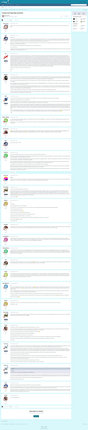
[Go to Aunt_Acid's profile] (6, 179)
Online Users (10, 7)
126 (6, 291)
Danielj (5, 325)
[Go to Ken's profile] (6, 57)
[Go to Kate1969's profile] (6, 228)
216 (6, 160)
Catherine (6, 152)
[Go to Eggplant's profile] (6, 78)
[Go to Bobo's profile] (6, 39)
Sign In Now (36, 416)
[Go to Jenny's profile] (6, 386)
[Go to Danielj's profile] (6, 328)
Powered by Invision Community (44, 428)
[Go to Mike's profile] (6, 99)
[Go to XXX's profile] (6, 263)
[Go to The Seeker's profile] (74, 21)
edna (76, 18)
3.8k (6, 105)
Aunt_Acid (6, 175)
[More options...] (70, 23)
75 (6, 232)
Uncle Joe (6, 343)
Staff (6, 7)
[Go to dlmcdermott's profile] (6, 132)
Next (11, 406)
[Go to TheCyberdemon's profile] (6, 251)
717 (6, 279)
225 (6, 244)
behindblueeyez (5, 283)
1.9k (6, 183)
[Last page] (13, 20)
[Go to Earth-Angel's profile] (6, 190)
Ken (6, 53)
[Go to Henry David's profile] (3, 16)
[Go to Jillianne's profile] (6, 204)
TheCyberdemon (5, 248)
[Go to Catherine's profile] (6, 156)
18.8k (6, 374)
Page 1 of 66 (17, 406)
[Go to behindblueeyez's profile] (6, 286)
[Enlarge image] (10, 130)
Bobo (6, 35)
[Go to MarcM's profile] (81, 21)
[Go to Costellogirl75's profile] (6, 239)
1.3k (6, 267)
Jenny (5, 382)
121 (6, 43)
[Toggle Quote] (11, 368)
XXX (6, 259)
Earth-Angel (5, 187)
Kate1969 (6, 224)
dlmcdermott (5, 128)
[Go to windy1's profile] (6, 275)
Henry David (8, 15)
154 (6, 82)
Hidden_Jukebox (5, 117)
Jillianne (5, 200)
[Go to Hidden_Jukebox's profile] (6, 120)
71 (6, 31)
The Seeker (77, 21)
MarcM (84, 21)
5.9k (6, 196)
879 (6, 208)
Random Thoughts (14, 16)
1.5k (6, 62)
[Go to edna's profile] (74, 19)
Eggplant (6, 74)
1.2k (6, 333)
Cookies (46, 426)
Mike (6, 96)
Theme (42, 426)
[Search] (86, 5)
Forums (2, 7)
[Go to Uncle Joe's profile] (6, 347)
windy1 (5, 271)
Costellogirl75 (6, 236)
